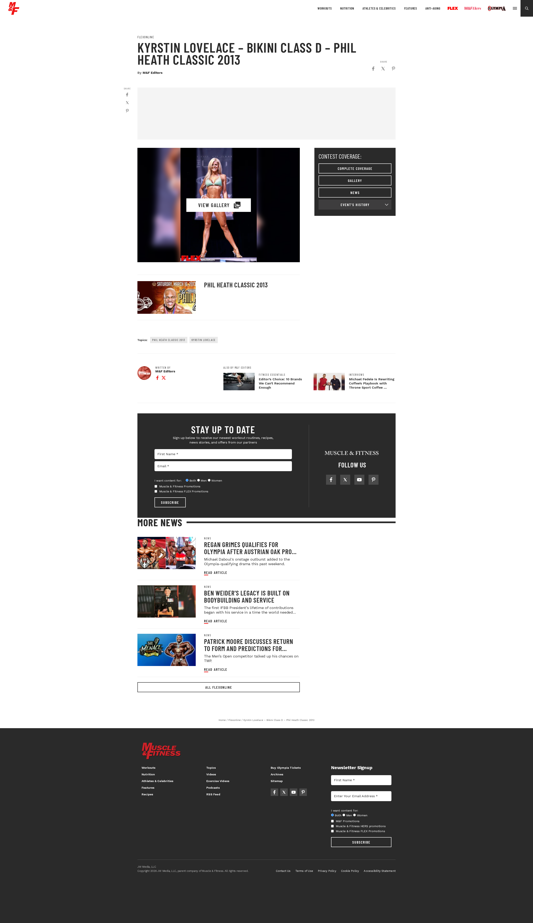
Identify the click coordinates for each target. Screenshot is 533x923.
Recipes (147, 794)
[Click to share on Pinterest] (393, 69)
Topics (211, 767)
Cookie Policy (350, 870)
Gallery (355, 180)
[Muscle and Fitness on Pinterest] (374, 480)
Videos (211, 774)
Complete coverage (355, 168)
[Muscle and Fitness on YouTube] (359, 480)
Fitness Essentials (272, 374)
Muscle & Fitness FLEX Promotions (183, 491)
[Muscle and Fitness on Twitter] (345, 480)
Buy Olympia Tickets (286, 767)
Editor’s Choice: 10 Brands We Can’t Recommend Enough (280, 383)
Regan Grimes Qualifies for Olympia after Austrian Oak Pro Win (248, 551)
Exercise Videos (217, 781)
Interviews (356, 374)
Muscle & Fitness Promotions (179, 486)
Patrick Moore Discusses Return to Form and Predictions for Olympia (248, 648)
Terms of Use (304, 870)
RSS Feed (213, 794)
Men (204, 480)
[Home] (13, 13)
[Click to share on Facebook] (373, 69)
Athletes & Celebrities (379, 8)
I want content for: (168, 480)
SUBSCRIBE (170, 502)
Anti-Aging (432, 8)
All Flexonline (218, 687)
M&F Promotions (347, 821)
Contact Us (283, 870)
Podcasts (213, 787)
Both (192, 480)
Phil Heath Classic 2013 (236, 285)
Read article (215, 572)
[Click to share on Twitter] (383, 69)
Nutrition (347, 8)
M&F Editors (153, 73)
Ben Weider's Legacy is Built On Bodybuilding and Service (247, 596)
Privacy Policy (327, 870)
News (355, 192)
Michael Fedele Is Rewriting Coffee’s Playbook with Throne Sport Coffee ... (371, 383)
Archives (277, 774)
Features (410, 8)
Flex (453, 8)
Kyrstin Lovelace (204, 340)
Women (216, 480)
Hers (472, 8)
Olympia (496, 8)
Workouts (325, 8)
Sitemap (277, 781)
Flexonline (145, 37)
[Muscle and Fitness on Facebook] (331, 480)
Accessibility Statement (380, 870)
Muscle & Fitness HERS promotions (361, 826)
